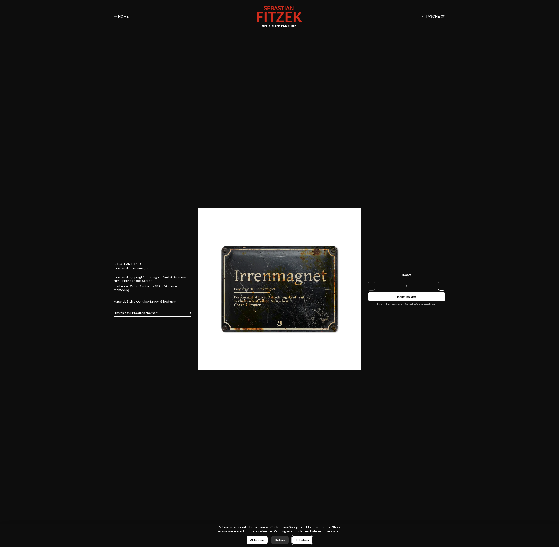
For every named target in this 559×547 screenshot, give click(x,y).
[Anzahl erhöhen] (441, 286)
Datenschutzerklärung (326, 531)
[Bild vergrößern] (279, 289)
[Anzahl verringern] (371, 286)
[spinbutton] (406, 286)
